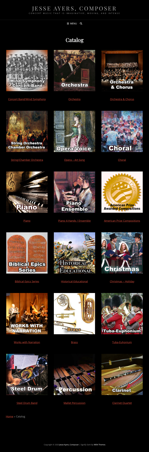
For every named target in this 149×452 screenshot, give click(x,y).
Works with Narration (27, 342)
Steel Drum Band (27, 403)
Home (9, 416)
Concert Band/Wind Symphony (27, 99)
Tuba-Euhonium (122, 342)
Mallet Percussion (74, 403)
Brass (74, 342)
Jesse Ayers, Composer (74, 8)
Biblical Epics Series (27, 281)
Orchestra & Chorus (122, 99)
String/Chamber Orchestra (27, 160)
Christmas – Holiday (122, 281)
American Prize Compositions (122, 220)
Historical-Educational (74, 281)
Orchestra (74, 99)
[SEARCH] (81, 23)
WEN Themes (99, 444)
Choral (122, 160)
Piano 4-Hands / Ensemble (74, 220)
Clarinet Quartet (122, 403)
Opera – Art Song (74, 160)
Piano (26, 220)
